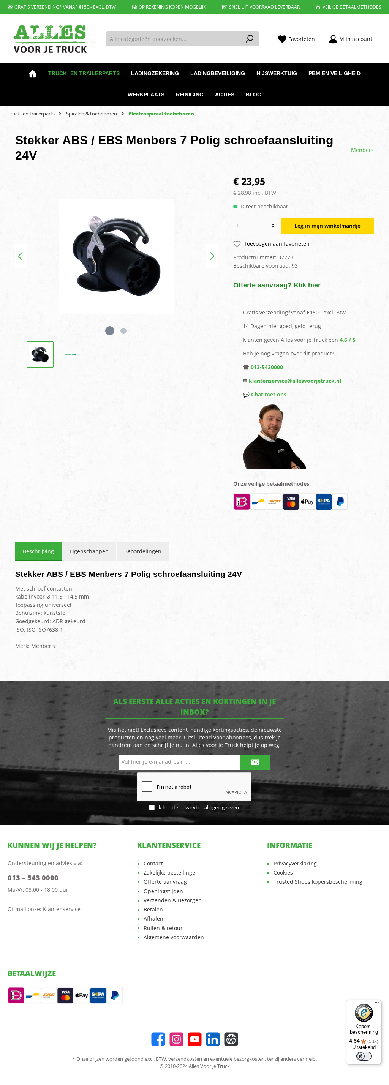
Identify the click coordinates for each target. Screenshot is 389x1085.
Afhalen (153, 918)
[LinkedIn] (212, 1039)
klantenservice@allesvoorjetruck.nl (295, 380)
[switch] (364, 1056)
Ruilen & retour (163, 928)
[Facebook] (158, 1039)
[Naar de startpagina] (49, 38)
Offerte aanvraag (165, 881)
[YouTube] (194, 1039)
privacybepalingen (200, 807)
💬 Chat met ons (264, 394)
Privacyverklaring (295, 863)
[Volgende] (212, 256)
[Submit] (255, 762)
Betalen (153, 909)
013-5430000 (267, 367)
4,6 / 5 (348, 339)
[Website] (231, 1039)
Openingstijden (163, 891)
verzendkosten (185, 1059)
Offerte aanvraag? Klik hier (277, 285)
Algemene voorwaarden (174, 937)
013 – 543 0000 (33, 877)
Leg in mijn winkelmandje (327, 225)
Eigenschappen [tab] (89, 551)
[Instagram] (176, 1039)
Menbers (362, 149)
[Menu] (376, 1004)
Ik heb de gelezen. (198, 807)
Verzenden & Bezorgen (173, 900)
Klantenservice (62, 909)
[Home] (33, 73)
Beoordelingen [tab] (142, 551)
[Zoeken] (250, 38)
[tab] (38, 551)
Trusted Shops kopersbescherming (318, 881)
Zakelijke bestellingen (171, 872)
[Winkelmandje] (383, 36)
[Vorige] (21, 256)
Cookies (283, 872)
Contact (153, 863)
